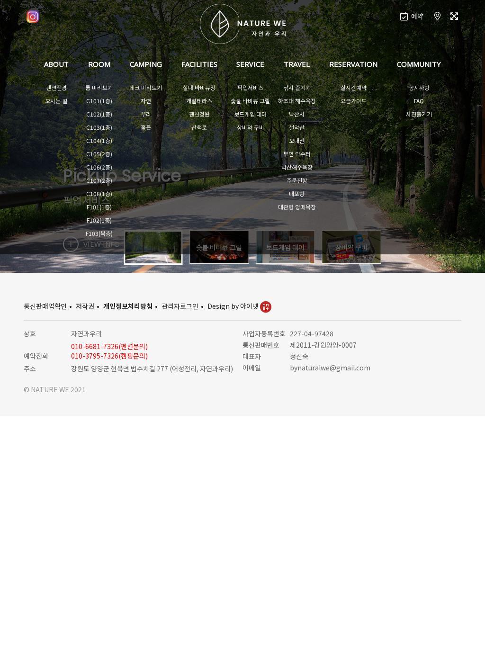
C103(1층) (99, 127)
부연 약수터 (297, 154)
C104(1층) (99, 140)
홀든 (146, 127)
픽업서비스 (250, 87)
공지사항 (419, 87)
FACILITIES (199, 64)
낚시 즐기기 (297, 87)
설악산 (297, 127)
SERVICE (250, 64)
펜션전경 (56, 87)
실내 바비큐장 (199, 87)
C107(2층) (99, 180)
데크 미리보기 (145, 87)
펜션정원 (199, 114)
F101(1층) (99, 207)
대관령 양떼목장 (297, 207)
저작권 (85, 306)
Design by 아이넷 (233, 306)
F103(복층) (99, 233)
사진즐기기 (419, 114)
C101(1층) (99, 101)
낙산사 (297, 114)
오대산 (297, 140)
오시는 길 (56, 101)
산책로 (199, 127)
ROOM (99, 64)
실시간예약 (354, 87)
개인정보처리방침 (128, 306)
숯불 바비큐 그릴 (250, 101)
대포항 (297, 193)
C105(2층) (99, 154)
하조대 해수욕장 (297, 101)
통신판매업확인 (45, 306)
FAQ (419, 101)
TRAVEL (297, 64)
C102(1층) (99, 114)
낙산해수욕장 (297, 167)
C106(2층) (99, 167)
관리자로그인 (180, 306)
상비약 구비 (250, 127)
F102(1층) (99, 220)
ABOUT (56, 64)
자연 (146, 101)
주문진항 (297, 180)
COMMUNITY (419, 64)
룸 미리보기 (99, 87)
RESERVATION (353, 64)
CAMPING (146, 64)
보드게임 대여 (250, 114)
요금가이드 (354, 101)
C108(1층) (99, 193)
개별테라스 (199, 101)
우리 (146, 114)
